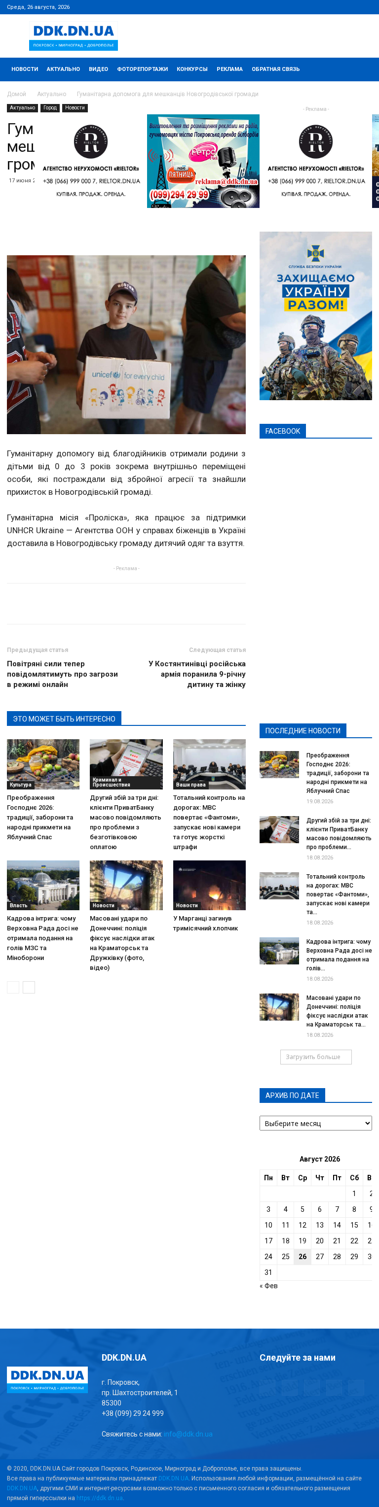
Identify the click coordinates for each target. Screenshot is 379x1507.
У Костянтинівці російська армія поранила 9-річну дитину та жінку (197, 674)
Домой (16, 94)
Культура (21, 785)
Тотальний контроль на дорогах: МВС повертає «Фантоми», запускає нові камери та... (338, 894)
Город (50, 107)
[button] (360, 69)
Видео (98, 69)
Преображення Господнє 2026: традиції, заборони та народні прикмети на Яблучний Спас (40, 817)
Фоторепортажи (142, 69)
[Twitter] (332, 7)
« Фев (269, 1286)
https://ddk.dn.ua (99, 1498)
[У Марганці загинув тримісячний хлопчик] (209, 885)
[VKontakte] (348, 7)
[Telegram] (315, 7)
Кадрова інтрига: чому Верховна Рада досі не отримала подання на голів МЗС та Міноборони (42, 938)
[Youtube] (364, 7)
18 (286, 1241)
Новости (24, 69)
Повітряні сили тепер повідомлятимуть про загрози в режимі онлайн (62, 674)
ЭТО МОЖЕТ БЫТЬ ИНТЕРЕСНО (64, 719)
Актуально (63, 69)
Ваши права (191, 785)
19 (302, 1241)
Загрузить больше (313, 1057)
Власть (19, 905)
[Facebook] (299, 7)
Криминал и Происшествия (111, 782)
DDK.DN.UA (173, 1478)
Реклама (230, 69)
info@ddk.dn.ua (188, 1434)
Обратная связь (276, 69)
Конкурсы (192, 69)
